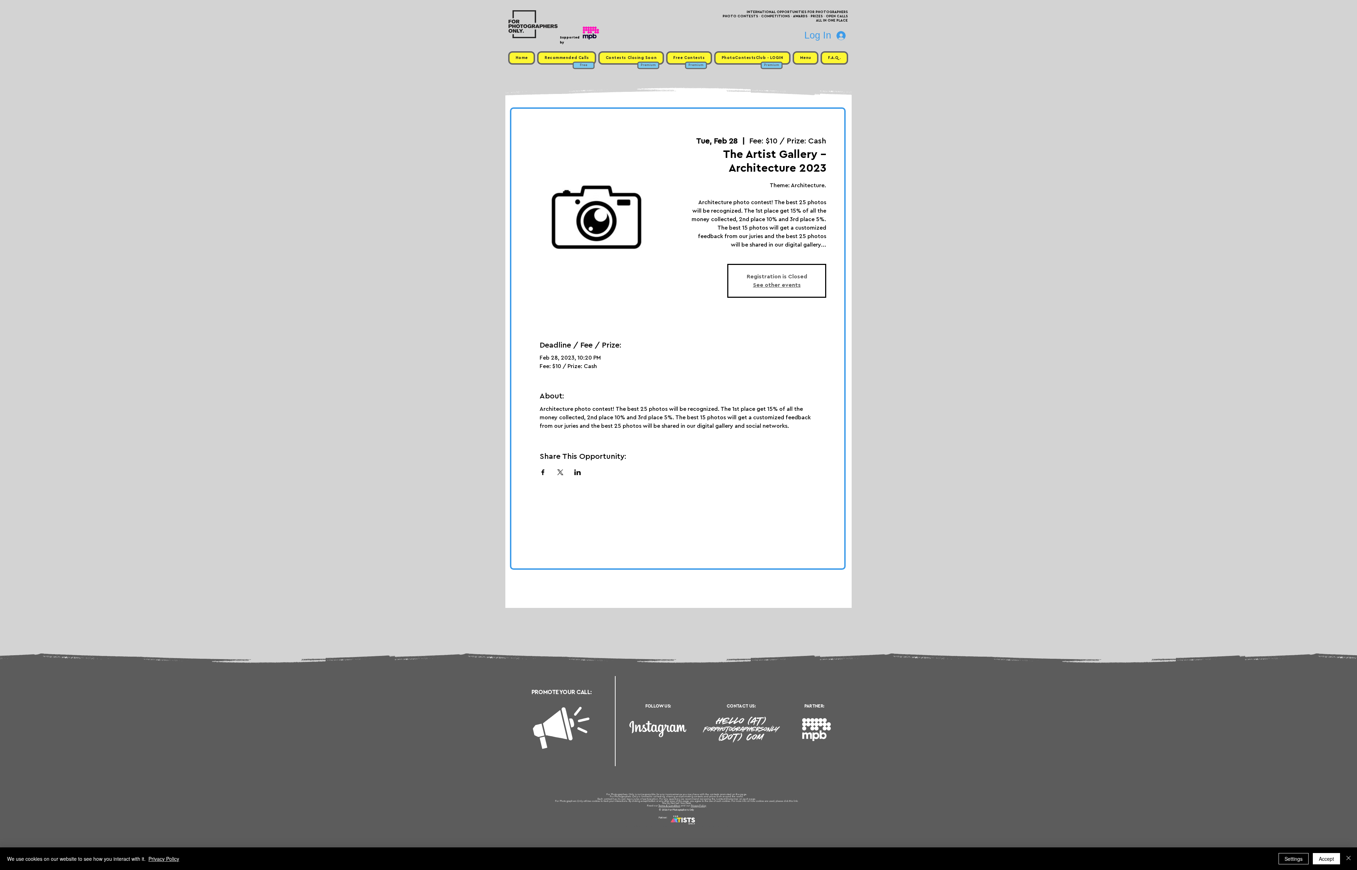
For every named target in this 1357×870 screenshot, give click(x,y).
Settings (1294, 858)
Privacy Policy (698, 805)
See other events (777, 285)
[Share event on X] (560, 472)
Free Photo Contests (667, 826)
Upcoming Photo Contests (639, 826)
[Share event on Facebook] (543, 472)
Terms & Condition (669, 805)
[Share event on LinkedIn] (577, 472)
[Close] (1348, 858)
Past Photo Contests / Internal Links (702, 826)
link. (796, 801)
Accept (1326, 858)
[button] (805, 58)
